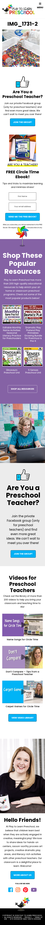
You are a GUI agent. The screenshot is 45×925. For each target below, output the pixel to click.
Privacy (28, 917)
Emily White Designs (32, 919)
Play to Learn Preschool (18, 9)
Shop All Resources (22, 388)
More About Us (23, 875)
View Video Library (23, 717)
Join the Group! (22, 122)
